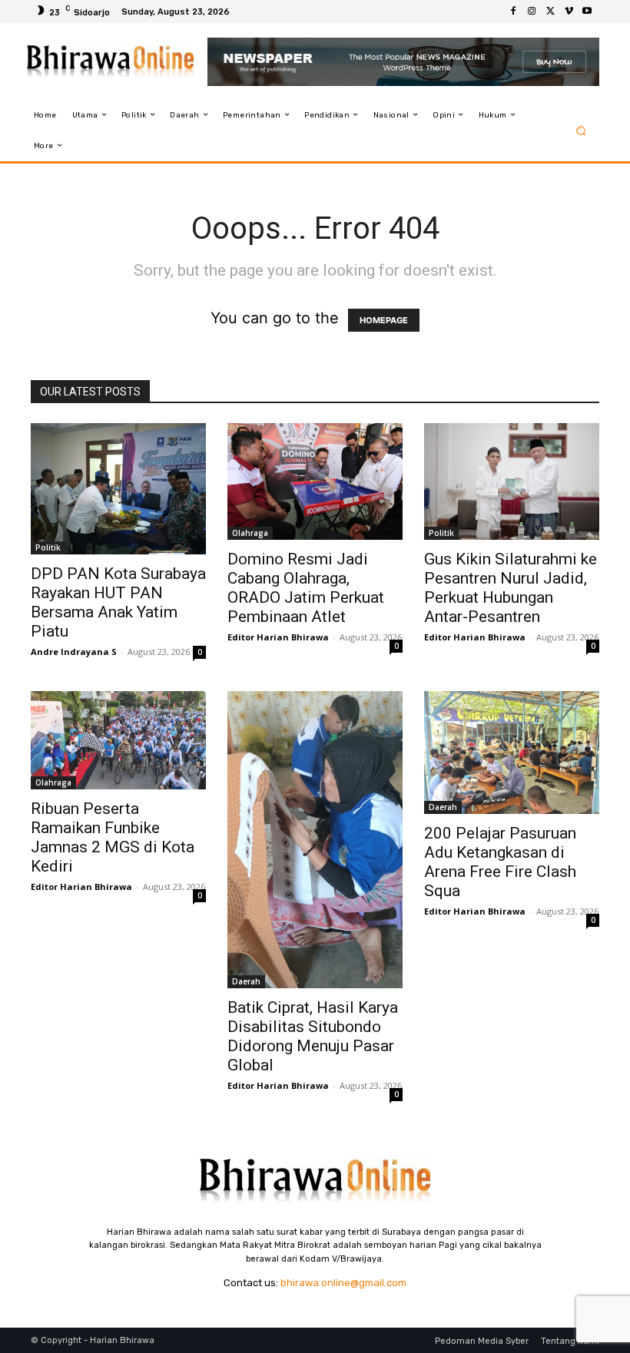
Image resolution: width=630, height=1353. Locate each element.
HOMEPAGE (384, 320)
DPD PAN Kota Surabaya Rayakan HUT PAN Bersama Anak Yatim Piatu (118, 602)
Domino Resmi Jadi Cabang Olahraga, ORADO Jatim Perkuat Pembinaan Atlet (305, 588)
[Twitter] (550, 11)
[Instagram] (531, 11)
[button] (581, 130)
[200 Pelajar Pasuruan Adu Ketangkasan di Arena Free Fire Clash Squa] (511, 752)
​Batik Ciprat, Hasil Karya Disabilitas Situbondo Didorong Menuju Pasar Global (312, 1036)
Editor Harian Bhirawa (278, 637)
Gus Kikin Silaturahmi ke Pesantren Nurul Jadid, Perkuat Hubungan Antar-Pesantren (510, 588)
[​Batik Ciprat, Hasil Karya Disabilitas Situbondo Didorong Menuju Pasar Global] (315, 839)
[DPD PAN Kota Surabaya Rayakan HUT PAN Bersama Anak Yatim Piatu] (118, 488)
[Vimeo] (568, 11)
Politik (48, 547)
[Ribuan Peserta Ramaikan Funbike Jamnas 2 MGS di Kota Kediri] (118, 740)
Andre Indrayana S (74, 651)
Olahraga (250, 533)
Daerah (246, 981)
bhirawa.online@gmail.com (343, 1282)
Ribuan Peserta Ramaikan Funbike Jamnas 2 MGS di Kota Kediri (112, 837)
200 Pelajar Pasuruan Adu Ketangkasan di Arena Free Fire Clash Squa (500, 862)
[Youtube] (587, 11)
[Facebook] (513, 11)
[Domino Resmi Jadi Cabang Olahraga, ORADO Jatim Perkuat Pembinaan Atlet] (315, 481)
